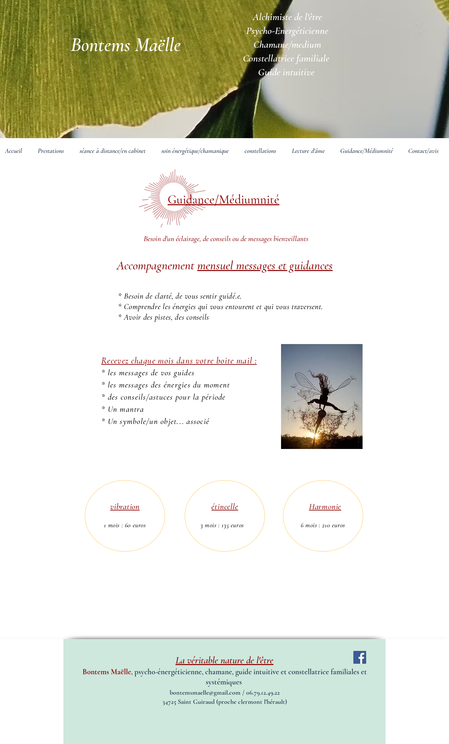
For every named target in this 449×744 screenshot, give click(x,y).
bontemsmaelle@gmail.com (205, 693)
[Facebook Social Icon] (359, 657)
